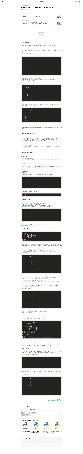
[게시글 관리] (25, 406)
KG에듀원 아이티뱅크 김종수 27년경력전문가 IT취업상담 (32, 22)
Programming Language (24, 409)
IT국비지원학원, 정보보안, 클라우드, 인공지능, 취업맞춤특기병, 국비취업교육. (34, 23)
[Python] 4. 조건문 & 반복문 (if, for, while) (26, 415)
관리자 (44, 452)
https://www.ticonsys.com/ (26, 13)
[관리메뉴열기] (81, 1)
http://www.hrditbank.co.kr (26, 20)
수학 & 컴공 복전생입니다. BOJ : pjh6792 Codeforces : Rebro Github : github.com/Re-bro (35, 440)
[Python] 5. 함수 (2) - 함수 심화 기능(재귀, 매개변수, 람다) (28, 413)
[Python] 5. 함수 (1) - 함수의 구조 (25, 414)
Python (29, 409)
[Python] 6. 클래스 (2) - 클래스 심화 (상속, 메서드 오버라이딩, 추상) (29, 412)
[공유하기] (23, 406)
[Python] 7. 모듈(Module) (24, 411)
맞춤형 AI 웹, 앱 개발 (25, 15)
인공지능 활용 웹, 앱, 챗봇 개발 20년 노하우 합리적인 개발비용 (32, 16)
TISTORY (42, 452)
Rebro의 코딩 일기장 (41, 1)
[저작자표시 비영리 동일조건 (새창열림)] (31, 406)
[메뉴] (3, 2)
